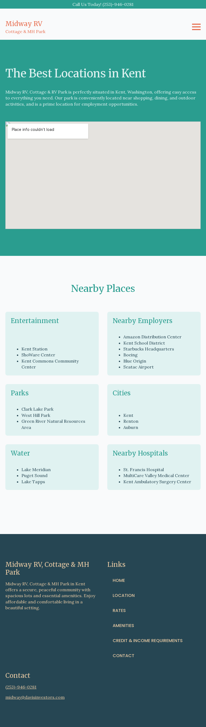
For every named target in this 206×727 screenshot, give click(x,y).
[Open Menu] (196, 27)
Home (119, 580)
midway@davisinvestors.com (35, 697)
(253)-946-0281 (20, 687)
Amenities (123, 625)
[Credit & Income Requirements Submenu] (195, 640)
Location (124, 595)
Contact (123, 656)
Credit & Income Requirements (148, 641)
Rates (119, 610)
